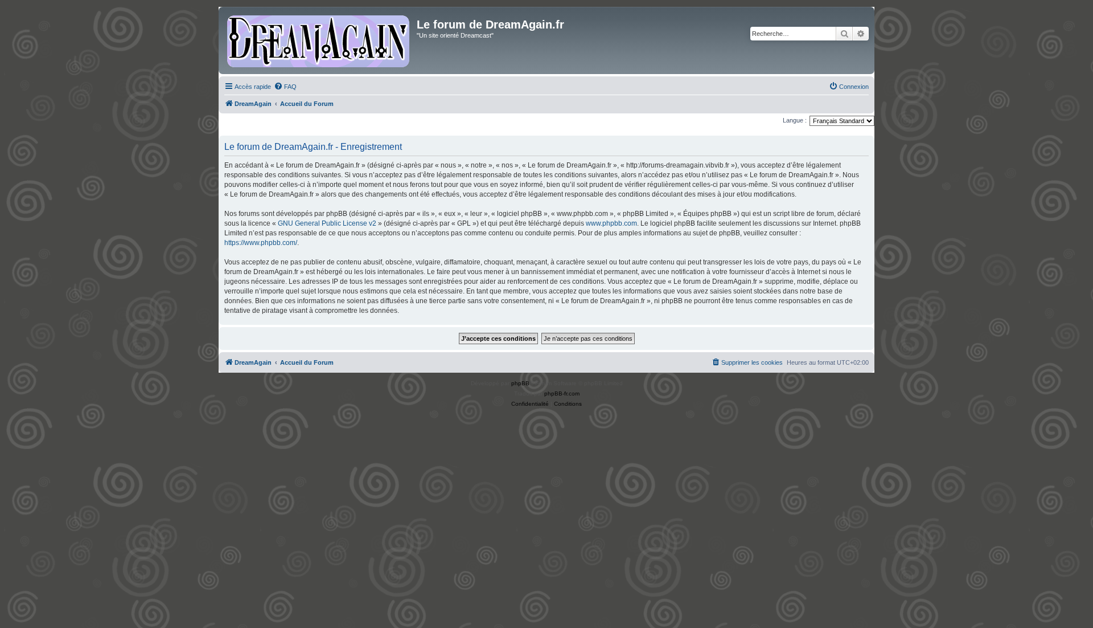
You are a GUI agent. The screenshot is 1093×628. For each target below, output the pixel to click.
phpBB (520, 383)
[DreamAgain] (319, 40)
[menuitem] (285, 86)
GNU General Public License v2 (327, 223)
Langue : (795, 120)
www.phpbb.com (611, 223)
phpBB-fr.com (562, 393)
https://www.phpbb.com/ (260, 243)
